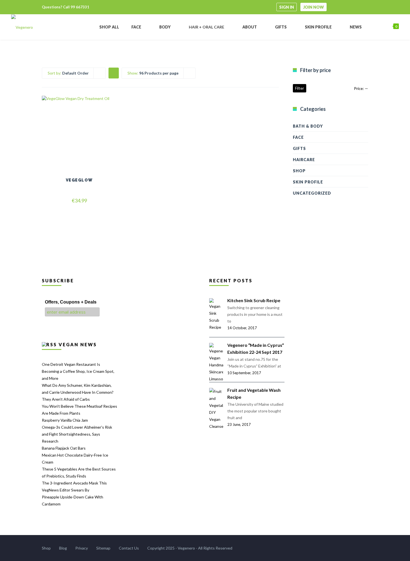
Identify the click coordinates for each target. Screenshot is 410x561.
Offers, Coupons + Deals (71, 302)
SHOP (299, 170)
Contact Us (129, 548)
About (249, 27)
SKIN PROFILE (318, 27)
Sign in (286, 7)
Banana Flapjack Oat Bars (64, 448)
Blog (63, 548)
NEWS (356, 27)
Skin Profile (308, 182)
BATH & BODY (308, 126)
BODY (165, 27)
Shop (46, 548)
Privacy (81, 548)
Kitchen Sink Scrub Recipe (253, 300)
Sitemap (103, 548)
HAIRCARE (304, 159)
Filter (299, 88)
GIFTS (299, 148)
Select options (79, 143)
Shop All (109, 27)
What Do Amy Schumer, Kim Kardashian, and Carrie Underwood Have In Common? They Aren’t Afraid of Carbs (78, 392)
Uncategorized (312, 193)
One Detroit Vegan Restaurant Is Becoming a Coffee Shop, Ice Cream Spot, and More (78, 371)
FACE (136, 27)
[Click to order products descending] (113, 72)
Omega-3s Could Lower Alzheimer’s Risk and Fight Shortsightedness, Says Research (77, 434)
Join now (313, 7)
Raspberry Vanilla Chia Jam (65, 420)
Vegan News (78, 344)
